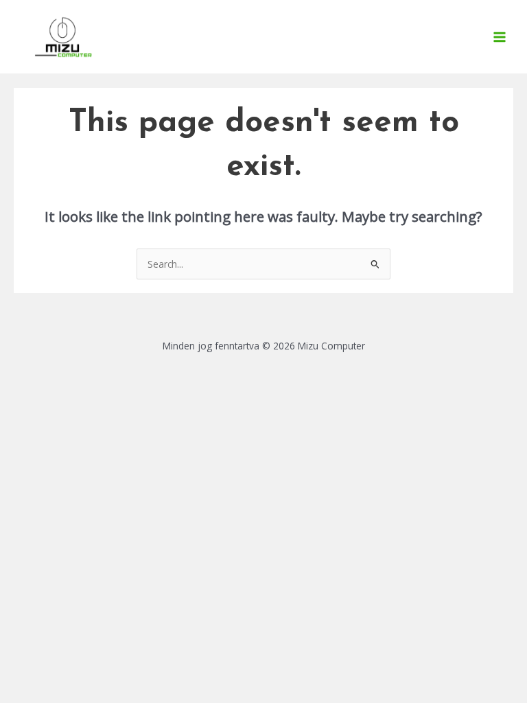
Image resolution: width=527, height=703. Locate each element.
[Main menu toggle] (500, 36)
